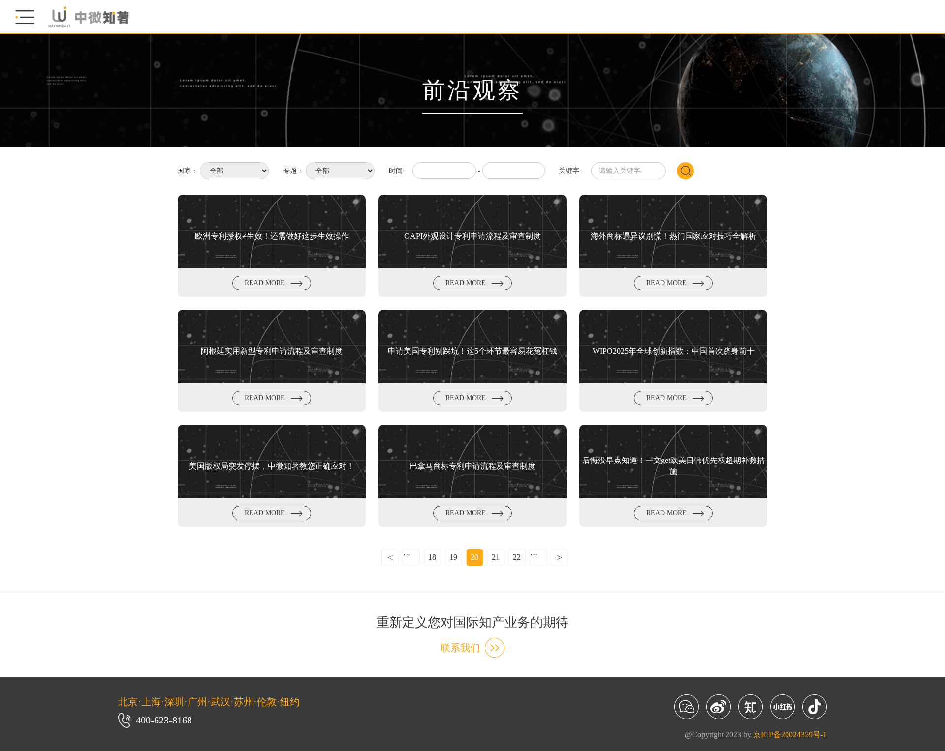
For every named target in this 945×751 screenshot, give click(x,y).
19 (453, 557)
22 (517, 557)
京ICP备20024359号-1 (790, 734)
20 (474, 557)
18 (432, 557)
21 (496, 557)
